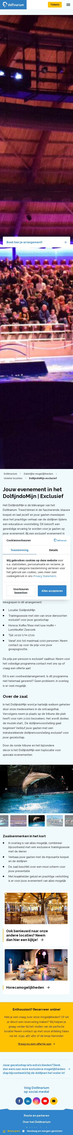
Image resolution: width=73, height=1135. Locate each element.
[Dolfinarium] (13, 4)
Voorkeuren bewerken (21, 590)
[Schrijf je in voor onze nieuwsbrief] (53, 1101)
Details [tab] (53, 550)
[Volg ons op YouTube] (45, 1101)
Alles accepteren (52, 591)
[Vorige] (6, 789)
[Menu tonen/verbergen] (68, 4)
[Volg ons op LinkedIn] (28, 1101)
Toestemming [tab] (19, 550)
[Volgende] (66, 789)
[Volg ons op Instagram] (36, 1101)
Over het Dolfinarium (37, 1121)
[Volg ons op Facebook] (19, 1101)
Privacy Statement (44, 576)
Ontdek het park (37, 1128)
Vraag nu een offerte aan (34, 1043)
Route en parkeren (36, 1115)
